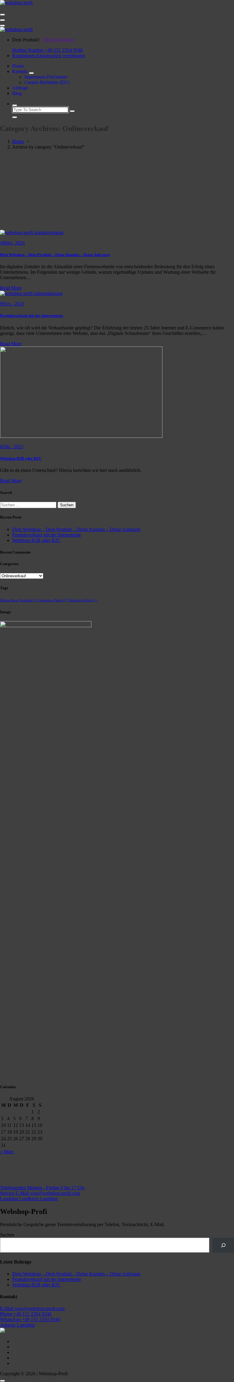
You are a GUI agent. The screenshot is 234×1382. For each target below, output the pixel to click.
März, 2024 (12, 242)
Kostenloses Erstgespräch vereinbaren (48, 55)
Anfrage (20, 87)
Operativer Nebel (53, 600)
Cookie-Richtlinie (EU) (46, 82)
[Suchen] (223, 1245)
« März (7, 1151)
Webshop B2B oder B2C (20, 458)
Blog (17, 93)
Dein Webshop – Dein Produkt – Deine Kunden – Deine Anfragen (55, 254)
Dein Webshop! (59, 39)
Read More (11, 287)
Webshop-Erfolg (83, 600)
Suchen (7, 1234)
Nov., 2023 (12, 303)
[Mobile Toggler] (31, 73)
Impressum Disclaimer (45, 76)
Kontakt (20, 71)
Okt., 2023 (11, 446)
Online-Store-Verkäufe (18, 600)
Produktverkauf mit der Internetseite (31, 315)
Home (18, 66)
